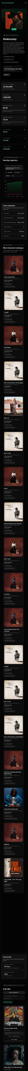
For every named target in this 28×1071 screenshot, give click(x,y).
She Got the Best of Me (10, 1028)
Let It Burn (7, 594)
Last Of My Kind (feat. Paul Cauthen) (11, 630)
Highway (6, 844)
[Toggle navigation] (26, 3)
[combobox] (18, 172)
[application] (14, 188)
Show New (10, 172)
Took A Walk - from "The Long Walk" (12, 880)
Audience (8, 175)
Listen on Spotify (13, 992)
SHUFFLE (8, 998)
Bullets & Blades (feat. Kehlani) (13, 523)
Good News (7, 347)
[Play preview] (13, 265)
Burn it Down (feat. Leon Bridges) (13, 737)
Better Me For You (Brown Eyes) (13, 1067)
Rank (13, 175)
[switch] (6, 172)
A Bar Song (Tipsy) (9, 277)
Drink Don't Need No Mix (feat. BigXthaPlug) (12, 773)
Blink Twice (7, 559)
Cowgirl (6, 312)
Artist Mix (8, 1002)
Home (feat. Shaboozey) (11, 809)
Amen (5, 488)
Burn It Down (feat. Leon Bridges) (13, 382)
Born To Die (7, 453)
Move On (6, 418)
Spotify (6, 74)
